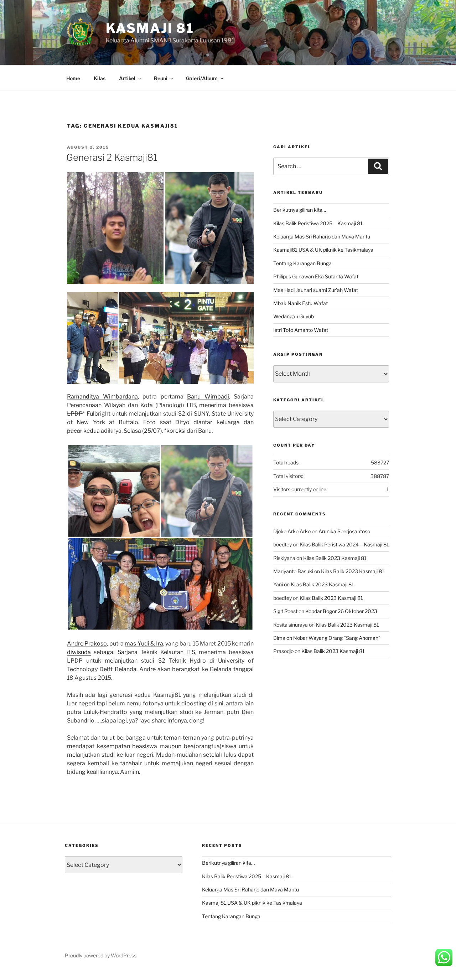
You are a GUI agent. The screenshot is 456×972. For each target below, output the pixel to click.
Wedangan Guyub (293, 316)
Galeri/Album (202, 78)
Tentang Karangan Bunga (302, 263)
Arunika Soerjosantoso (344, 531)
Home (73, 78)
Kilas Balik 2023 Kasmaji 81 (335, 558)
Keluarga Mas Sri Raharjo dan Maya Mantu (321, 236)
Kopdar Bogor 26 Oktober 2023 (341, 611)
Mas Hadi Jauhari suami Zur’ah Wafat (315, 290)
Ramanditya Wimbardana (102, 396)
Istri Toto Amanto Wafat (300, 330)
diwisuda (79, 652)
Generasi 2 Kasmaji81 (111, 157)
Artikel (127, 78)
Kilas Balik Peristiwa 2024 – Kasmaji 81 (344, 544)
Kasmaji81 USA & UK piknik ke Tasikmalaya (323, 250)
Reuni (160, 78)
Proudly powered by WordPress (100, 955)
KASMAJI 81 (150, 28)
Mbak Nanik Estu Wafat (300, 303)
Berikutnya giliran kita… (299, 210)
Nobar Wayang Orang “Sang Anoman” (336, 638)
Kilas (99, 78)
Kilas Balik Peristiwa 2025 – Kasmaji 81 (318, 223)
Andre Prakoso (87, 643)
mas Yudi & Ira (144, 643)
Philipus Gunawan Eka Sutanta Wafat (315, 276)
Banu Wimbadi (208, 396)
